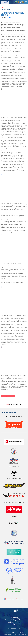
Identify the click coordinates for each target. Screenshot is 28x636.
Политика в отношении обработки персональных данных (14, 634)
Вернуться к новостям (15, 404)
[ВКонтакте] (10, 17)
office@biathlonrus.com (15, 623)
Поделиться (8, 396)
